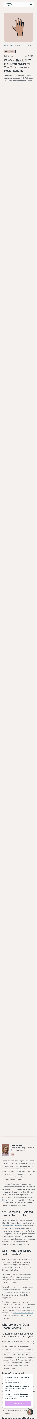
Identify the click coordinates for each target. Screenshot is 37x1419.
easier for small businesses (23, 1313)
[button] (31, 4)
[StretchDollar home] (8, 4)
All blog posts (9, 45)
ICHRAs (4, 1200)
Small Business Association (12, 1226)
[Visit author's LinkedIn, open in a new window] (12, 1154)
